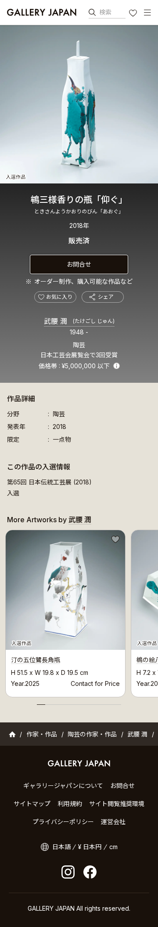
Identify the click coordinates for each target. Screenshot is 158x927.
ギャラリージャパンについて (63, 785)
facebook (90, 872)
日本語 (61, 846)
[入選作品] (79, 104)
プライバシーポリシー (63, 821)
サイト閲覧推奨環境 (116, 803)
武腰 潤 (79, 321)
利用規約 (69, 803)
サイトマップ (32, 803)
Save (114, 540)
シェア (106, 296)
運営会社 (113, 821)
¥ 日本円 (89, 846)
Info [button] (116, 366)
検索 (105, 12)
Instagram (68, 872)
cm (113, 846)
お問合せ (79, 264)
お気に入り (134, 14)
